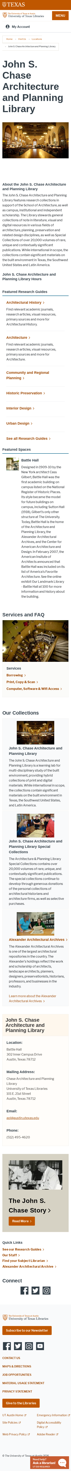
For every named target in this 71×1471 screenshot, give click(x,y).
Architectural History (23, 303)
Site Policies (10, 1422)
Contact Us (11, 1358)
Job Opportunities (16, 1375)
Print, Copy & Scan (21, 682)
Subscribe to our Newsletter (27, 1330)
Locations (37, 39)
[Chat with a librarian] (49, 1462)
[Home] (23, 15)
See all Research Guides (27, 439)
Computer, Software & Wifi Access (33, 689)
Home (9, 39)
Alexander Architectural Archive (27, 1266)
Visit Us (22, 39)
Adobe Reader (46, 1434)
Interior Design (18, 408)
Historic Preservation (24, 393)
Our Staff (9, 1255)
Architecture (16, 338)
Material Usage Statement (23, 1383)
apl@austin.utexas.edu (23, 1118)
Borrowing (15, 675)
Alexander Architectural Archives (36, 940)
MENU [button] (60, 16)
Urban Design (17, 423)
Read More (20, 1221)
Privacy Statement (17, 1391)
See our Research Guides (21, 1249)
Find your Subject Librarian (23, 1261)
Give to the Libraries (21, 1403)
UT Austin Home (12, 1415)
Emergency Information (52, 1415)
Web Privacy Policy (14, 1434)
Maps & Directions (16, 1366)
